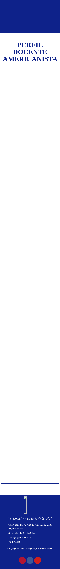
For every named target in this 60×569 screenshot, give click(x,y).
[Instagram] (22, 560)
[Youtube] (37, 560)
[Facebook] (30, 560)
